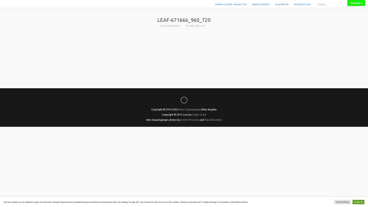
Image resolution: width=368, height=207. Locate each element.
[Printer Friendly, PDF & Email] (184, 73)
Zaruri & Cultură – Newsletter (231, 4)
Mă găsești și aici (302, 4)
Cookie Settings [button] (342, 202)
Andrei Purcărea (190, 119)
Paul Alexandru (213, 119)
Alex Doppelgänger (170, 26)
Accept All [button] (358, 202)
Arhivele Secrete (261, 4)
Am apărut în (281, 4)
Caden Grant (199, 114)
